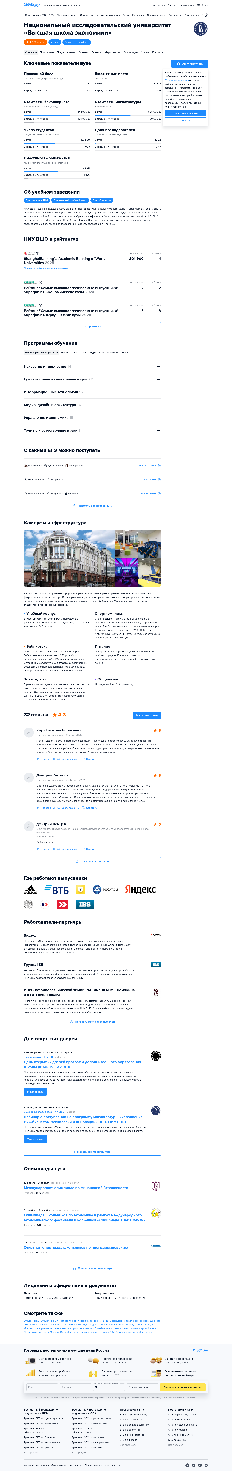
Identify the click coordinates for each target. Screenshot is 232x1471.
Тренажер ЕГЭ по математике (41, 1423)
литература (56, 479)
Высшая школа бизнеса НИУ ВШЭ (44, 1112)
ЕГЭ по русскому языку (133, 1414)
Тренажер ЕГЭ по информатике (42, 1442)
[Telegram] (194, 1465)
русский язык (55, 465)
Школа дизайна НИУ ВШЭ (39, 1057)
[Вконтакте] (187, 1465)
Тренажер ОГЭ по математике (89, 1423)
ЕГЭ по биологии (130, 1429)
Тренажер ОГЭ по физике (87, 1447)
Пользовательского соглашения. (182, 1397)
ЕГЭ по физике (128, 1439)
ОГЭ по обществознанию (182, 1424)
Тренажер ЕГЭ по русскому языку (43, 1418)
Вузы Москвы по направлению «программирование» (71, 1320)
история (73, 493)
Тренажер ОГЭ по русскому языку (92, 1418)
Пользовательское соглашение (103, 1465)
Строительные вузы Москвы (130, 1324)
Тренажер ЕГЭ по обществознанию (34, 1430)
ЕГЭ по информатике (132, 1434)
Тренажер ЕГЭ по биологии (40, 1437)
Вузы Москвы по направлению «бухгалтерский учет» (125, 1328)
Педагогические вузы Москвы (41, 1332)
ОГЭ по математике (179, 1419)
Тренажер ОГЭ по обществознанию (82, 1430)
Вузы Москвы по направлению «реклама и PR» (87, 1332)
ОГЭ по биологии (178, 1429)
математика (35, 465)
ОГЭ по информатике (180, 1434)
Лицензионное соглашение (67, 1465)
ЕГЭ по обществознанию (134, 1424)
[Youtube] (200, 1465)
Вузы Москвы (31, 1320)
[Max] (206, 1465)
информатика (76, 465)
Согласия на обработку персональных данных (126, 1397)
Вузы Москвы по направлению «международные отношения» (77, 1324)
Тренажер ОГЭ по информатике (90, 1442)
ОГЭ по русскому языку (182, 1414)
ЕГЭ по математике (131, 1419)
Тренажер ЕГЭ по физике (38, 1447)
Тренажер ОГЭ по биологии (88, 1437)
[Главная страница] (32, 5)
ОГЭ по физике (177, 1439)
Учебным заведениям (36, 1465)
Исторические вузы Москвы (131, 1332)
